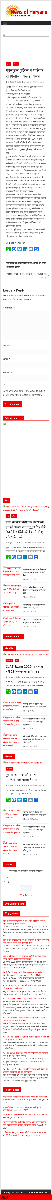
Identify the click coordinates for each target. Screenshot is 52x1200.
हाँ (7, 877)
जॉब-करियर (9, 661)
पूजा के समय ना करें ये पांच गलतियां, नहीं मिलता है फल (21, 777)
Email (6, 358)
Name (7, 345)
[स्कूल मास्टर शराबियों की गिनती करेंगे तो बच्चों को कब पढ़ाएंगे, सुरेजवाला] (12, 724)
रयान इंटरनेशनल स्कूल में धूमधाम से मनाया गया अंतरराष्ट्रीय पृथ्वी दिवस (34, 572)
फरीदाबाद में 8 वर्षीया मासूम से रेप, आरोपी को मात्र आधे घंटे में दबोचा (26, 264)
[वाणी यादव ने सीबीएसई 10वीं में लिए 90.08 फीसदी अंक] (12, 623)
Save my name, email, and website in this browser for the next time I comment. (24, 392)
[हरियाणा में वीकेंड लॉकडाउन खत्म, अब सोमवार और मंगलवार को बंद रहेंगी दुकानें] (12, 741)
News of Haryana (27, 1192)
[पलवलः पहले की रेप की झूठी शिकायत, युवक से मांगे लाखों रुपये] (12, 707)
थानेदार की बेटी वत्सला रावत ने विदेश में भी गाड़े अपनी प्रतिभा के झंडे (34, 590)
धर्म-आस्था (9, 769)
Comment (9, 307)
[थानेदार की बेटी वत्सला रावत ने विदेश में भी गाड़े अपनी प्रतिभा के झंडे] (12, 592)
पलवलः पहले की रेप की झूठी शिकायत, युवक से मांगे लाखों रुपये (34, 705)
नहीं (8, 881)
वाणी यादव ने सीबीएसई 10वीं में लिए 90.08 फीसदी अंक (33, 621)
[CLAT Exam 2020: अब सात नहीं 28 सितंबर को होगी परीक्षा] (26, 654)
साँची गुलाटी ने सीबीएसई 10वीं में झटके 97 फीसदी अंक (34, 606)
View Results (26, 895)
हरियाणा (15, 64)
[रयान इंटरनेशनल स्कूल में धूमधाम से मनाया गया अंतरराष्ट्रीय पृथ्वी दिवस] (12, 574)
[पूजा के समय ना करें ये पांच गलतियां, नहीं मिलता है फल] (26, 762)
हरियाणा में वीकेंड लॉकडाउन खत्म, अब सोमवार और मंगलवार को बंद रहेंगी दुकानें (35, 739)
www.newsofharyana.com (34, 82)
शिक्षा (8, 516)
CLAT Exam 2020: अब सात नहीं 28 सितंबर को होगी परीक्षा (24, 669)
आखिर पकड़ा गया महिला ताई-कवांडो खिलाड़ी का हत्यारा (26, 275)
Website (7, 372)
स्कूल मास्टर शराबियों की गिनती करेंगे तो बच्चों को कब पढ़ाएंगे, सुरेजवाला (34, 721)
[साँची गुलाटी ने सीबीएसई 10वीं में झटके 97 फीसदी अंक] (12, 608)
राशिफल (14, 913)
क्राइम (8, 64)
